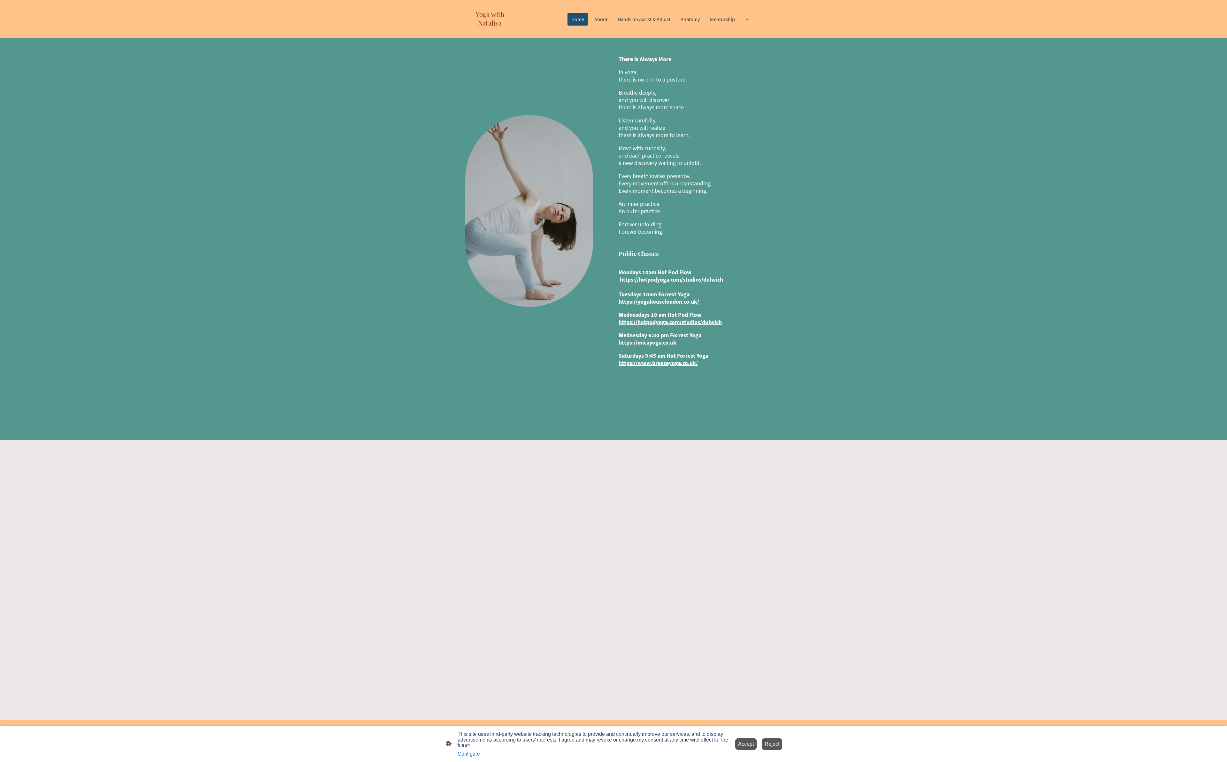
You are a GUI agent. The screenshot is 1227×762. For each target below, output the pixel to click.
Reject (772, 744)
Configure (469, 754)
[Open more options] (747, 19)
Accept (746, 744)
